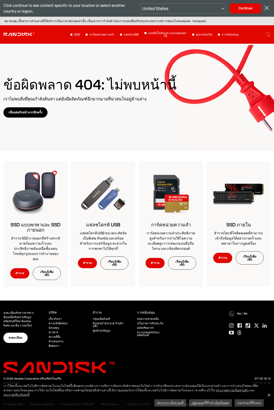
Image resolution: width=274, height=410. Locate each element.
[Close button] (267, 8)
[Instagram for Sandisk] (231, 326)
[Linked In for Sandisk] (264, 325)
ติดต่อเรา (54, 346)
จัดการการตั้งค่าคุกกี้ (170, 403)
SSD (77, 34)
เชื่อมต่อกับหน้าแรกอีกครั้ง (25, 112)
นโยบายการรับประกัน (150, 323)
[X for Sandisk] (256, 326)
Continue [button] (245, 8)
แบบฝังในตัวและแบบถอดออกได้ (167, 34)
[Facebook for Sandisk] (239, 325)
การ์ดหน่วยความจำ (102, 34)
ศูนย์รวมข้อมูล (101, 330)
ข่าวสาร (53, 332)
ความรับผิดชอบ (58, 323)
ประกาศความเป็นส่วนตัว (232, 390)
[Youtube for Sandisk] (231, 333)
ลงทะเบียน (15, 338)
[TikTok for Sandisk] (247, 326)
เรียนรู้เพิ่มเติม (47, 273)
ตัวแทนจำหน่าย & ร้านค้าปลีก (108, 325)
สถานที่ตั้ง (54, 337)
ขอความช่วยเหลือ (148, 319)
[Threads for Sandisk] (239, 332)
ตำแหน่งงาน (56, 341)
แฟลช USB (131, 34)
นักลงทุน (54, 328)
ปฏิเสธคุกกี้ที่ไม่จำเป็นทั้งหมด (210, 403)
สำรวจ (19, 273)
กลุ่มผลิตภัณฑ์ (101, 319)
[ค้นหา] (268, 34)
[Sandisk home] (18, 34)
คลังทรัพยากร (145, 328)
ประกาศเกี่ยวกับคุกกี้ (16, 395)
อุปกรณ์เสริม (204, 34)
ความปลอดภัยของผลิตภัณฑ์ (148, 334)
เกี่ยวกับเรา (55, 319)
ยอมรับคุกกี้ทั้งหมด (249, 403)
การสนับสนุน (230, 34)
